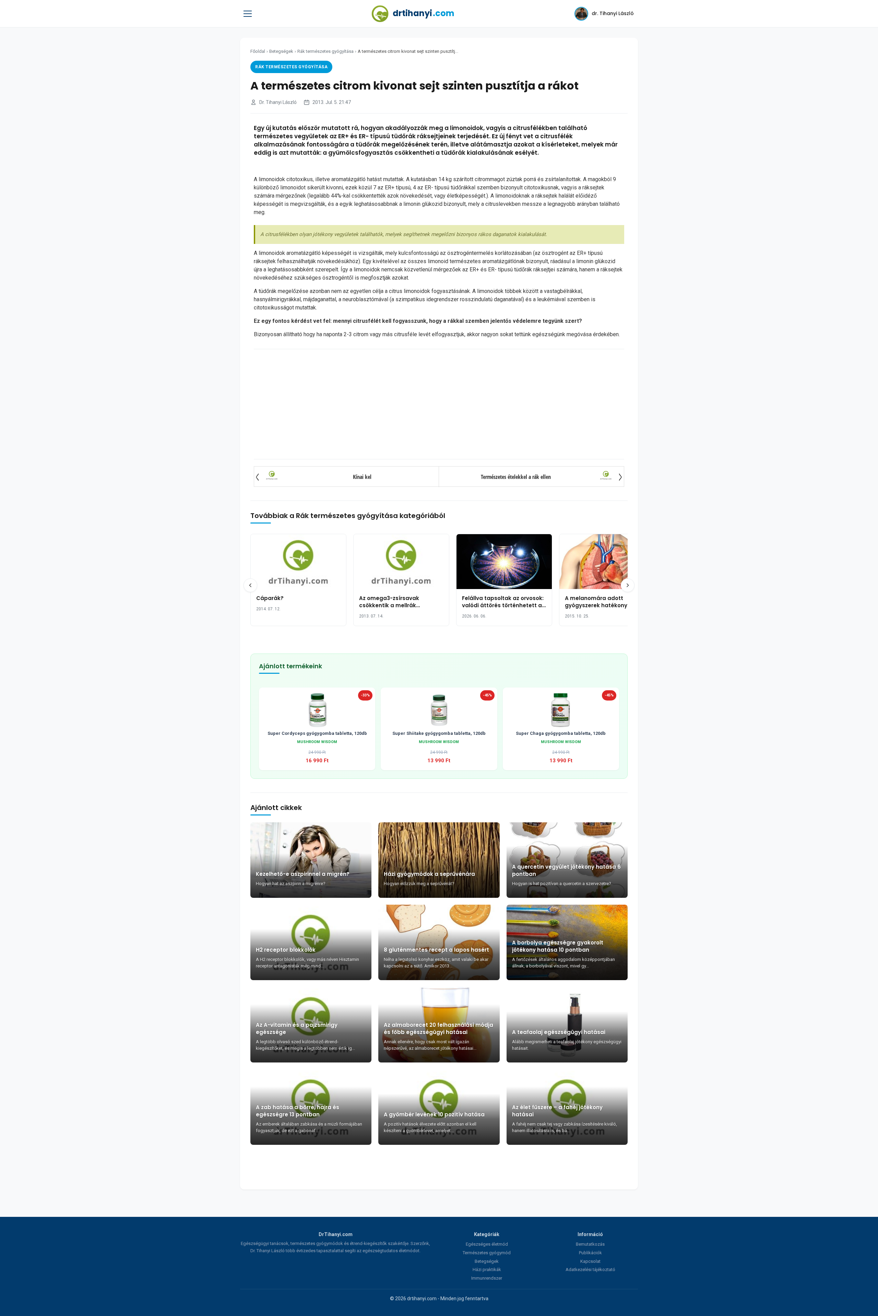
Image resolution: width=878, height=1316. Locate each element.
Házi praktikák (487, 1269)
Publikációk (590, 1252)
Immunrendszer (486, 1278)
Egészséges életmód (487, 1244)
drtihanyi (423, 13)
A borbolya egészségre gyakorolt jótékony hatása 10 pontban (557, 946)
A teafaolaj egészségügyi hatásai (558, 1032)
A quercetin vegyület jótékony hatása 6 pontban (566, 870)
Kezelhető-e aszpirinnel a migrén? (302, 874)
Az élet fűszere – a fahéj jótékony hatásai (557, 1111)
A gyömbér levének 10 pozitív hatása (434, 1114)
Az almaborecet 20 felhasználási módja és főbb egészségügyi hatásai (438, 1028)
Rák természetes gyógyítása (325, 51)
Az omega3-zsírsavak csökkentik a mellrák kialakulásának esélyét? (392, 605)
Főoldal (257, 51)
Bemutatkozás (590, 1244)
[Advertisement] (439, 404)
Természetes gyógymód (487, 1252)
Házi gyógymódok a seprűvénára (429, 874)
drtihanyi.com (422, 1298)
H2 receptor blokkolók (286, 949)
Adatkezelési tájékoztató (590, 1269)
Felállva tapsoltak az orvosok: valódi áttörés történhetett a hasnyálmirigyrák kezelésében (504, 605)
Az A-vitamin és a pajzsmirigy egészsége (296, 1028)
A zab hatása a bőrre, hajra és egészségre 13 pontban (297, 1111)
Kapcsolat (590, 1261)
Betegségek (281, 51)
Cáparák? (270, 598)
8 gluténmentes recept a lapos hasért (436, 949)
